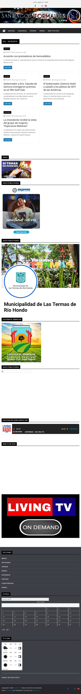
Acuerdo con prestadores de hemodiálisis (27, 56)
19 (15, 621)
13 (26, 617)
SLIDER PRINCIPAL (8, 583)
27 (26, 624)
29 (48, 624)
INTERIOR (33, 31)
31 (70, 624)
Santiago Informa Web (20, 52)
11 (3, 617)
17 (70, 617)
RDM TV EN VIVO (53, 31)
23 (59, 621)
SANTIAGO (11, 31)
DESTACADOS (7, 112)
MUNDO (4, 571)
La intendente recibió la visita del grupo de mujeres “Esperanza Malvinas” (20, 123)
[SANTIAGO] (40, 9)
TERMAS (42, 31)
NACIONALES (22, 31)
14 (37, 617)
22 (48, 621)
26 (15, 624)
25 (3, 624)
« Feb (3, 630)
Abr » (8, 630)
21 (37, 621)
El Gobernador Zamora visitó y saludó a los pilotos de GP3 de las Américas (59, 86)
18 (3, 621)
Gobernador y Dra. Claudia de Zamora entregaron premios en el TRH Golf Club (20, 86)
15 (48, 617)
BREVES (4, 558)
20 (26, 621)
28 (37, 624)
